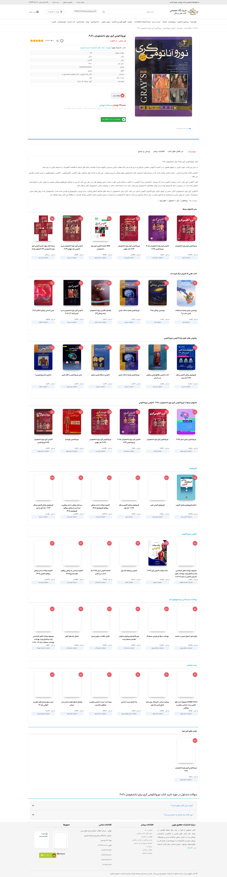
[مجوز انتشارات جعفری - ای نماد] (60, 840)
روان (88, 22)
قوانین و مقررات (146, 836)
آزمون (130, 22)
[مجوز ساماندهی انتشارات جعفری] (41, 840)
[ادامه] (190, 848)
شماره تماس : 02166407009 (38, 2)
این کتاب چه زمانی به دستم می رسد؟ (178, 814)
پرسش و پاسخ (144, 151)
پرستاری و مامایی (183, 22)
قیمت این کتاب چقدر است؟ (181, 805)
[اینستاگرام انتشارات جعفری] (63, 854)
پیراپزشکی (172, 22)
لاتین (54, 22)
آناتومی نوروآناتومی (189, 534)
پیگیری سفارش (67, 2)
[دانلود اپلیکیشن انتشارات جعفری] (47, 856)
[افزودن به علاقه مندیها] (62, 41)
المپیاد (164, 22)
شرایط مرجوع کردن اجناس (143, 843)
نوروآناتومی (184, 201)
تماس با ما (148, 830)
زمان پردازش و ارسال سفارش (142, 840)
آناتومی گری (163, 201)
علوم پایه (194, 22)
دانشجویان (171, 201)
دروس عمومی (106, 22)
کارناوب (112, 874)
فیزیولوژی (193, 468)
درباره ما (149, 846)
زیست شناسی (192, 665)
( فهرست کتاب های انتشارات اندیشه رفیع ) (96, 47)
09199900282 (107, 864)
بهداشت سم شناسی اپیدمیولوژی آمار (183, 599)
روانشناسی (80, 22)
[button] (189, 128)
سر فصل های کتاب (175, 151)
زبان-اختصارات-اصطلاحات (142, 22)
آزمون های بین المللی (119, 22)
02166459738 (106, 855)
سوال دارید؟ (80, 2)
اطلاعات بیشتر (159, 151)
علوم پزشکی (62, 22)
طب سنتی (71, 22)
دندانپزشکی (95, 22)
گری (178, 201)
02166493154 (106, 850)
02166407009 (102, 845)
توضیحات (192, 151)
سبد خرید (55, 2)
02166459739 (106, 860)
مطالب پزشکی (147, 850)
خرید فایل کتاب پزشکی (144, 833)
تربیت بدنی (156, 22)
